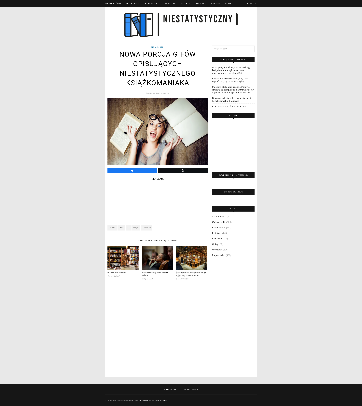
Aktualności (133, 3)
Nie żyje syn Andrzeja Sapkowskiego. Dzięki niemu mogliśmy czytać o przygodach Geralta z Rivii (232, 70)
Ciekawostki (168, 3)
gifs (129, 228)
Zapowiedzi (200, 3)
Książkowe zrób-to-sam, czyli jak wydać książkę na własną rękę (230, 80)
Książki (136, 228)
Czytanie (112, 228)
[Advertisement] (157, 202)
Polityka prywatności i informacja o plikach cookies (146, 400)
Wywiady (215, 3)
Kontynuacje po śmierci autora (229, 106)
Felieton (216, 233)
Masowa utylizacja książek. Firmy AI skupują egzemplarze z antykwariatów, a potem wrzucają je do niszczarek (233, 89)
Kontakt (229, 3)
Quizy (215, 244)
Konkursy (184, 3)
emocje (121, 228)
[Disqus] (157, 326)
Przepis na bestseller (116, 273)
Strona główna (113, 3)
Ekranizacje (150, 3)
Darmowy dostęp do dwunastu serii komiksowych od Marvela (231, 99)
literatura (146, 228)
